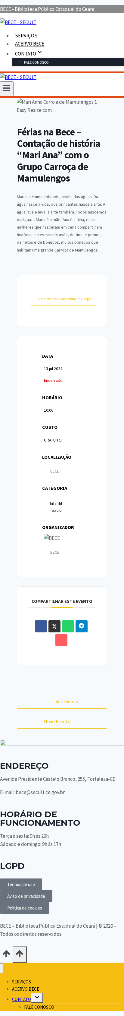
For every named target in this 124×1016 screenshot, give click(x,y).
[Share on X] (54, 626)
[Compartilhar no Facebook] (41, 626)
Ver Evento (67, 701)
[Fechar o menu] (1, 968)
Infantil (56, 503)
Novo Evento (57, 721)
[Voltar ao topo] (6, 955)
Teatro (56, 510)
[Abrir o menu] (7, 88)
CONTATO (21, 999)
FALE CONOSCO (36, 62)
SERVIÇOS (26, 35)
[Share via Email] (61, 640)
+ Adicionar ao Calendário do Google (63, 298)
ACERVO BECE (29, 44)
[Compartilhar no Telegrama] (82, 626)
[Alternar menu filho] (37, 998)
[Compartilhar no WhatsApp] (68, 626)
